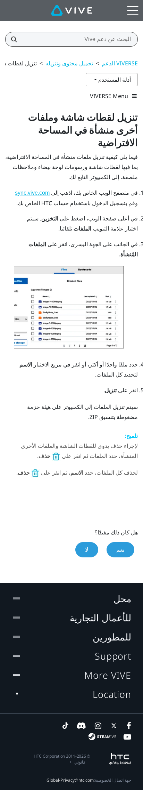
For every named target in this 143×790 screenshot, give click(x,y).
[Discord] (81, 725)
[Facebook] (127, 725)
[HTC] (120, 759)
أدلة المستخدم (114, 79)
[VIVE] (71, 10)
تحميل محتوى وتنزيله (69, 63)
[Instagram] (97, 725)
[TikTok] (65, 725)
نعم (120, 550)
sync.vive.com (32, 193)
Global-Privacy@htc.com (70, 780)
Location (112, 694)
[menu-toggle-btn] (132, 10)
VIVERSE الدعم (120, 63)
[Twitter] (112, 725)
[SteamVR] (102, 736)
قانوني (79, 762)
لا (87, 550)
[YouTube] (127, 737)
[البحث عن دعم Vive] (16, 39)
